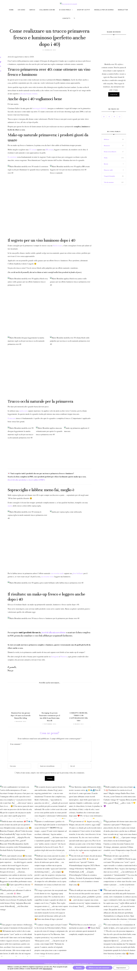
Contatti (66, 18)
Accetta (79, 968)
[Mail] (119, 116)
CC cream (32, 149)
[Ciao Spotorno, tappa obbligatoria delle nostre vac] (86, 802)
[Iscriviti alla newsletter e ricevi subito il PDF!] (26, 479)
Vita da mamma (109, 182)
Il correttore (12, 157)
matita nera (23, 411)
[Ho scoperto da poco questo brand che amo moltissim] (51, 802)
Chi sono (21, 10)
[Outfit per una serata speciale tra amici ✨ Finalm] (51, 871)
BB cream (49, 149)
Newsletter (123, 10)
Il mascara (12, 418)
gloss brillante (77, 573)
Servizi (32, 10)
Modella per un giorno (104, 10)
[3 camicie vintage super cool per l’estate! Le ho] (51, 939)
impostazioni (47, 969)
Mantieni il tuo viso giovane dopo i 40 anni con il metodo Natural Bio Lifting (21, 715)
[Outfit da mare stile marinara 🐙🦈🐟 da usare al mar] (17, 836)
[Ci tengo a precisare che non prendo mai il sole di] (51, 905)
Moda (105, 158)
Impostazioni (121, 968)
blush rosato (57, 245)
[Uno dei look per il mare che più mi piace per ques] (86, 871)
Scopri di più (113, 94)
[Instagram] (104, 116)
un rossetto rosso (47, 576)
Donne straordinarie (110, 152)
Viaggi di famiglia (109, 176)
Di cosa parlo (65, 10)
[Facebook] (109, 116)
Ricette (106, 164)
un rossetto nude (57, 573)
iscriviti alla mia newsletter (54, 632)
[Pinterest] (114, 116)
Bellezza (106, 139)
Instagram (55, 656)
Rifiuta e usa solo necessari (99, 968)
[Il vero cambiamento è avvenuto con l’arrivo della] (17, 802)
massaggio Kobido (40, 108)
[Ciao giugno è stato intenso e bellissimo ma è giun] (17, 939)
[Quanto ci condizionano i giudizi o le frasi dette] (51, 836)
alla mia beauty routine (28, 93)
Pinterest (63, 656)
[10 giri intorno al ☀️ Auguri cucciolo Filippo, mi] (86, 836)
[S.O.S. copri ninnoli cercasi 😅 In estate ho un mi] (17, 871)
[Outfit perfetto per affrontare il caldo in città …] (17, 905)
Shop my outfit (83, 10)
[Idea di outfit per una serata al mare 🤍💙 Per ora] (86, 905)
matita (10, 506)
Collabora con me (47, 10)
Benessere (107, 145)
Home (11, 10)
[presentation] (12, 703)
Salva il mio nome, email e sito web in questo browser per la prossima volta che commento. (50, 772)
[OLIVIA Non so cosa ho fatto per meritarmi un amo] (86, 939)
